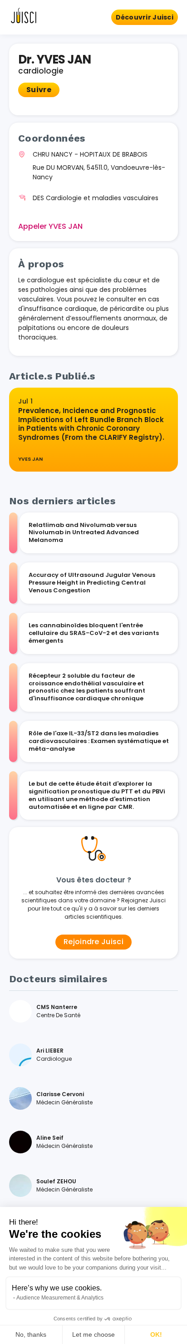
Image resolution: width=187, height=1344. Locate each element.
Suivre (38, 89)
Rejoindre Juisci (93, 941)
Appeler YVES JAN (50, 226)
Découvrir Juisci (144, 17)
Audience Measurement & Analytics (59, 1298)
